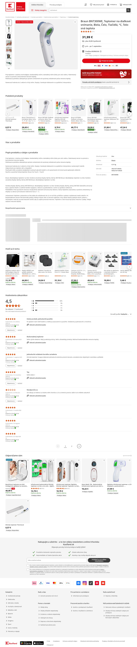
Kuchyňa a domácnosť (15, 606)
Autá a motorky (12, 628)
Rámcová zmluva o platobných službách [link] (117, 607)
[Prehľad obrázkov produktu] (8, 44)
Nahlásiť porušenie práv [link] (48, 625)
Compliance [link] (56, 641)
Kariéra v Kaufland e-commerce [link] (83, 611)
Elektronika (11, 599)
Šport (9, 624)
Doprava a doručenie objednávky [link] (50, 621)
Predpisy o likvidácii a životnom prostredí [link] (113, 641)
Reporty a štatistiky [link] (111, 596)
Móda (9, 617)
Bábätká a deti (12, 610)
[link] (55, 4)
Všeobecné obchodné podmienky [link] (89, 641)
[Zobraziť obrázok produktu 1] (9, 23)
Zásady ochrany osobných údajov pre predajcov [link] (117, 612)
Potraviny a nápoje (13, 631)
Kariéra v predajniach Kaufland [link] (82, 607)
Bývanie (10, 613)
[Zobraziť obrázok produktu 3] (9, 36)
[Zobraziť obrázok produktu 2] (9, 29)
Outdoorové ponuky (14, 596)
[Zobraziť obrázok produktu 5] (9, 50)
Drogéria (10, 621)
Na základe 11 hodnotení (14, 309)
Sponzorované (8, 117)
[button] (46, 301)
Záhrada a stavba (13, 603)
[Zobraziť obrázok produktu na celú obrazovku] (46, 44)
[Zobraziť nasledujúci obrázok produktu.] (8, 68)
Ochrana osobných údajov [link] (70, 641)
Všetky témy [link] (44, 607)
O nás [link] (48, 641)
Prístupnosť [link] (50, 645)
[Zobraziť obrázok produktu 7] (9, 63)
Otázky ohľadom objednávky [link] (49, 611)
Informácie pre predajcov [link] (81, 596)
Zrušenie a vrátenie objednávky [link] (50, 614)
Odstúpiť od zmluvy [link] (46, 618)
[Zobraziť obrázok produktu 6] (9, 56)
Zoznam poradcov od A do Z (49, 596)
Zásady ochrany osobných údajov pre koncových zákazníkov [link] (117, 616)
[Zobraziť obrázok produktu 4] (9, 43)
